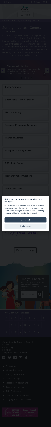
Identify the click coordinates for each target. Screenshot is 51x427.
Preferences (25, 226)
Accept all (25, 220)
